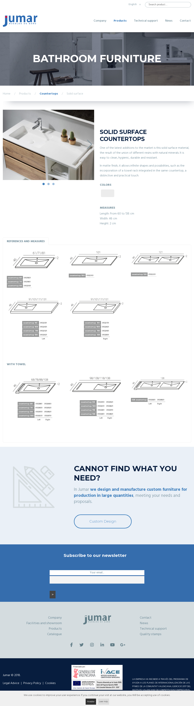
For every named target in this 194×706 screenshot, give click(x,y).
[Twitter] (81, 645)
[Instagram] (92, 645)
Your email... (97, 573)
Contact (185, 20)
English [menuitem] (133, 4)
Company (100, 20)
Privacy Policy (32, 683)
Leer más (103, 702)
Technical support (146, 20)
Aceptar (91, 702)
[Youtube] (112, 645)
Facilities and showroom (44, 623)
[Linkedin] (102, 645)
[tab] (26, 241)
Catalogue (54, 634)
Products (120, 20)
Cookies (50, 683)
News (168, 20)
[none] (133, 4)
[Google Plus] (122, 645)
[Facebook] (71, 645)
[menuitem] (133, 4)
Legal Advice (11, 683)
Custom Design (102, 521)
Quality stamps (150, 634)
